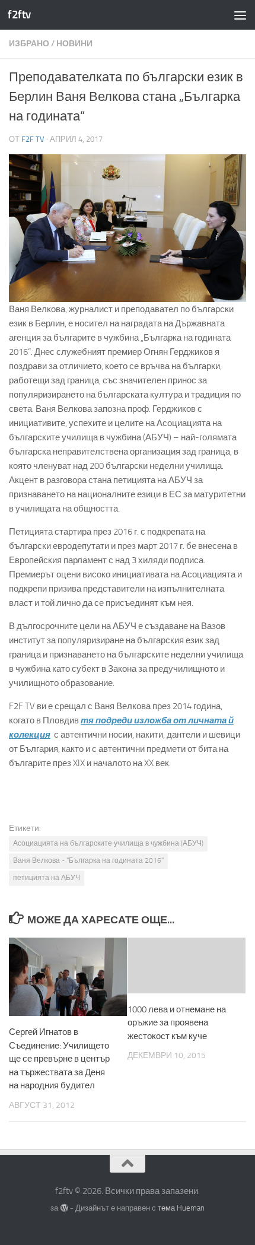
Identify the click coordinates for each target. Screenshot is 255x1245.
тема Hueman (181, 1207)
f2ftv (19, 14)
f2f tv (32, 139)
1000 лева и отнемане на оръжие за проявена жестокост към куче (177, 1022)
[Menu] (240, 15)
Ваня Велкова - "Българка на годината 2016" (88, 860)
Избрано (29, 44)
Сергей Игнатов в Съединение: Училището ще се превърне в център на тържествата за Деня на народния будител (59, 1059)
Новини (74, 44)
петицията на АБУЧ (46, 878)
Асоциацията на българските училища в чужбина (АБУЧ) (108, 843)
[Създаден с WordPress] (64, 1208)
